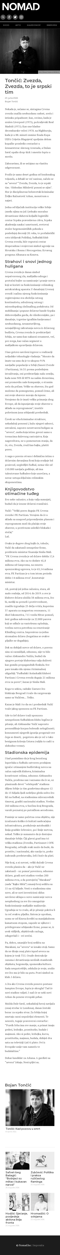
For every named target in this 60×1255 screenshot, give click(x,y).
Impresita (38, 1245)
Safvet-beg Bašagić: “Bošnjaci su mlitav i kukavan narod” (16, 1178)
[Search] (3, 17)
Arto (18, 25)
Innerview (52, 25)
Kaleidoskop (34, 25)
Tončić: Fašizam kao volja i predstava (30, 1128)
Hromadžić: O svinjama (40, 1215)
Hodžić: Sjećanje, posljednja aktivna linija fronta (17, 1218)
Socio (6, 25)
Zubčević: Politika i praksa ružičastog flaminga (42, 1177)
